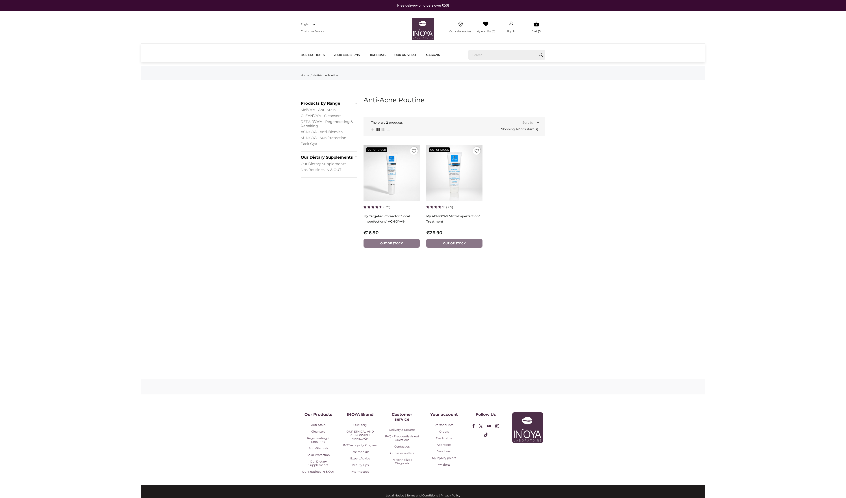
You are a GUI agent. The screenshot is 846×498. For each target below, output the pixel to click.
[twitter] (480, 426)
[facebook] (473, 426)
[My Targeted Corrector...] (414, 157)
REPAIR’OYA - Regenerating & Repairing (327, 124)
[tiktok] (486, 435)
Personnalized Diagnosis (402, 461)
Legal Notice (395, 495)
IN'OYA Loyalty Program (360, 445)
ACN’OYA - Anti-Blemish (322, 132)
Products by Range (320, 103)
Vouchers (444, 451)
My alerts (444, 464)
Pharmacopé (360, 471)
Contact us (402, 446)
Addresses (444, 444)
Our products (313, 55)
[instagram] (497, 426)
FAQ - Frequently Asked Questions (402, 438)
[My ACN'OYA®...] (477, 157)
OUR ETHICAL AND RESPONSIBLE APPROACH (360, 435)
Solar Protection (318, 455)
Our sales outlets (402, 453)
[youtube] (489, 426)
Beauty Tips (360, 465)
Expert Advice (360, 458)
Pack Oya (309, 144)
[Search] (540, 54)
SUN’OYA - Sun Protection (323, 138)
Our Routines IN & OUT (318, 471)
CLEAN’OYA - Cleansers (321, 116)
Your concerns (347, 55)
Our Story (360, 425)
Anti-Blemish (318, 448)
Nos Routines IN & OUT (321, 170)
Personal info (444, 425)
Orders (444, 431)
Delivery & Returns (402, 429)
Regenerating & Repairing (318, 439)
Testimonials (360, 451)
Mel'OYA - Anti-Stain (318, 110)
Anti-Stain (318, 425)
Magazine (434, 55)
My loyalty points (444, 458)
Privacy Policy (450, 495)
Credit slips (444, 438)
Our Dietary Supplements (327, 157)
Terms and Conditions (422, 495)
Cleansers (318, 431)
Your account (444, 414)
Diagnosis (377, 55)
